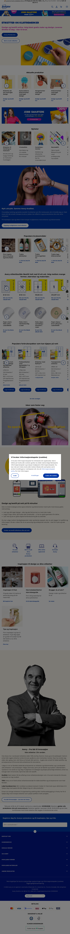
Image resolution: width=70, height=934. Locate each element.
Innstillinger (35, 475)
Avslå (15, 475)
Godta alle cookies (51, 475)
